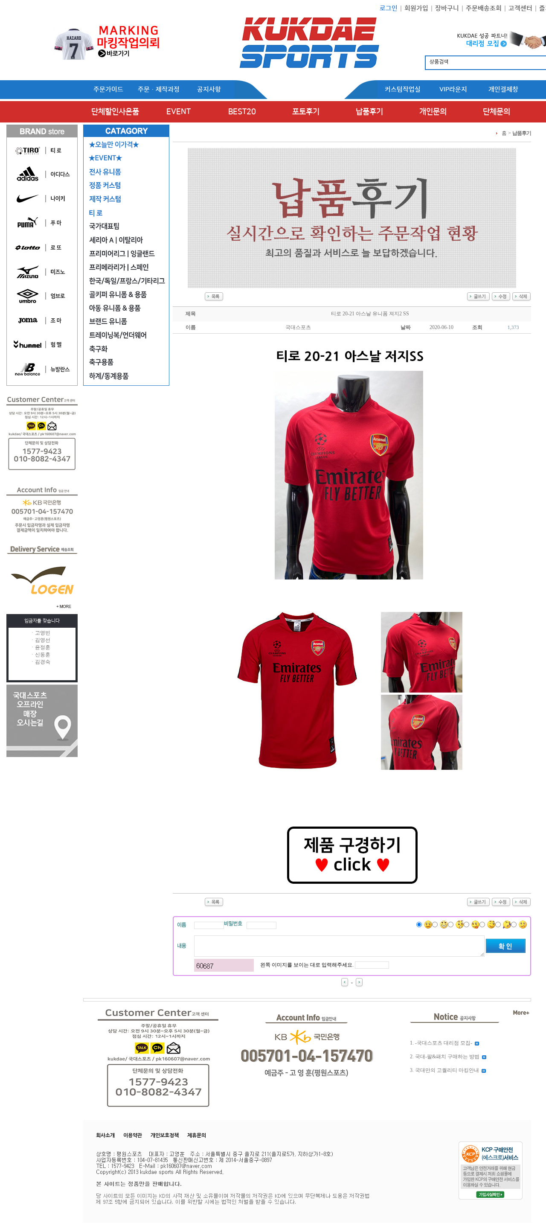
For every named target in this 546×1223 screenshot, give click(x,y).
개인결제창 (503, 89)
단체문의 (496, 112)
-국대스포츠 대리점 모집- (443, 1043)
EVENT (178, 112)
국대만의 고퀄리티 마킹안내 (447, 1070)
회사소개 (105, 1135)
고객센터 (520, 8)
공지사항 (209, 89)
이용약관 (132, 1135)
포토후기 (305, 112)
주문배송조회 (484, 8)
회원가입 (416, 8)
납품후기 (369, 112)
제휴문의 (196, 1135)
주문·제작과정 (159, 89)
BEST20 (242, 112)
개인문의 (433, 112)
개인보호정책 (165, 1135)
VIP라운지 (453, 89)
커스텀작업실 (403, 89)
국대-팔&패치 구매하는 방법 (447, 1057)
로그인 (389, 8)
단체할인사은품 (115, 112)
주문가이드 (108, 89)
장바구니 (447, 8)
